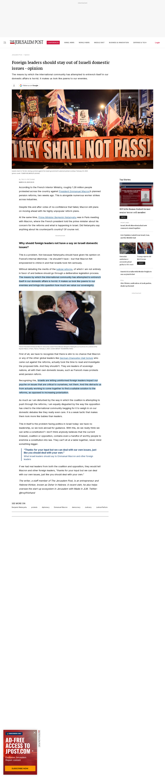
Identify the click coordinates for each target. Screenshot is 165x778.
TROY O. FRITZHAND (28, 179)
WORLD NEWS (84, 42)
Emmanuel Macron (60, 507)
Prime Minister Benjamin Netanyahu (57, 217)
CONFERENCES (53, 42)
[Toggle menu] (5, 42)
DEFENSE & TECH (139, 42)
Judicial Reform (102, 507)
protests (34, 507)
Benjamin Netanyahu (19, 507)
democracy (76, 507)
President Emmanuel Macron (74, 191)
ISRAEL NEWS (69, 42)
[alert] (20, 752)
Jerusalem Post (17, 55)
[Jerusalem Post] (25, 42)
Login (157, 42)
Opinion (27, 55)
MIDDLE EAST (99, 42)
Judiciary (88, 507)
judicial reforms (64, 269)
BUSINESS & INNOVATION (119, 42)
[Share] (14, 85)
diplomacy (46, 507)
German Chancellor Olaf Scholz (76, 358)
